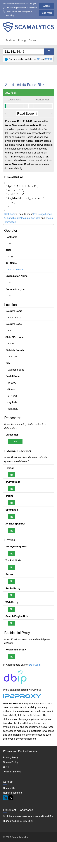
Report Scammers (12, 792)
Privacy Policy (10, 757)
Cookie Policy (10, 762)
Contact (33, 40)
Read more (46, 13)
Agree (46, 5)
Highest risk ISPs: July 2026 (18, 821)
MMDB (48, 59)
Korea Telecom (16, 269)
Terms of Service (12, 771)
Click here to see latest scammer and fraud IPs (28, 816)
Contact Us (9, 788)
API (38, 59)
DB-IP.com (34, 664)
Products (10, 40)
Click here (9, 214)
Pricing (22, 40)
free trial (35, 218)
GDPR (6, 767)
